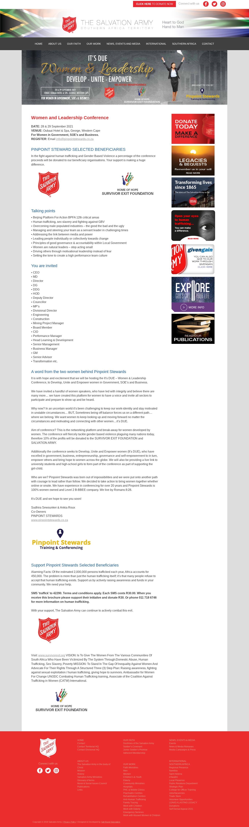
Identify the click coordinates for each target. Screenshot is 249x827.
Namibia (173, 770)
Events (172, 743)
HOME (38, 43)
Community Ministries (134, 783)
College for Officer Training (182, 790)
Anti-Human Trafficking (134, 799)
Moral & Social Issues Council (92, 783)
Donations (174, 806)
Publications (83, 786)
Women (127, 774)
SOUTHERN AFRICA (184, 43)
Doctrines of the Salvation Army (138, 743)
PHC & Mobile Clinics (134, 790)
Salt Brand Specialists (110, 822)
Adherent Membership (134, 753)
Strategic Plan (176, 786)
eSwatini (173, 777)
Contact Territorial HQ (88, 746)
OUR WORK (94, 43)
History (80, 774)
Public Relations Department (183, 783)
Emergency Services (133, 812)
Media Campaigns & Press (182, 749)
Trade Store (175, 796)
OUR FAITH (74, 43)
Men (125, 770)
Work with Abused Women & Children (141, 815)
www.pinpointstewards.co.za (49, 520)
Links (80, 790)
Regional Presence (178, 767)
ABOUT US (54, 43)
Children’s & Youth (132, 777)
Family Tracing (130, 802)
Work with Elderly (131, 809)
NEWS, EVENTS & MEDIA (182, 740)
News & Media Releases (181, 746)
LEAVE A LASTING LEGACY (183, 802)
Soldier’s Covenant (132, 746)
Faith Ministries (130, 767)
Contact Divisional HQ (88, 749)
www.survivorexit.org (51, 655)
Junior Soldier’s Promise (135, 749)
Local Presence (177, 780)
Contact (208, 43)
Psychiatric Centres (132, 793)
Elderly (126, 780)
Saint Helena (175, 774)
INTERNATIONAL (156, 43)
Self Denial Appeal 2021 (181, 809)
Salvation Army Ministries (89, 777)
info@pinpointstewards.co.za (75, 139)
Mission (81, 770)
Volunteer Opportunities (180, 799)
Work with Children (132, 806)
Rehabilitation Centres (134, 796)
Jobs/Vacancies (177, 793)
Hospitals (128, 786)
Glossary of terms (85, 780)
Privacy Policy (69, 822)
